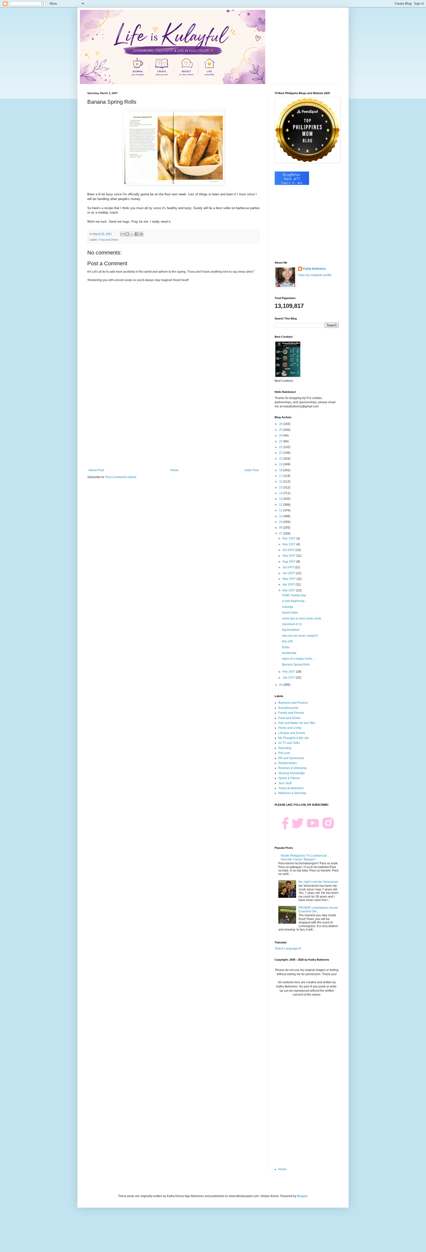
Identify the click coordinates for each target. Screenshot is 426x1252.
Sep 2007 (289, 555)
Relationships (287, 763)
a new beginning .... (295, 601)
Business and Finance (293, 702)
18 (281, 470)
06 (281, 684)
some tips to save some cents (301, 618)
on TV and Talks (289, 743)
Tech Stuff (284, 783)
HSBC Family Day (294, 595)
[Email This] (122, 234)
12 (281, 504)
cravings (287, 607)
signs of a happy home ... (298, 658)
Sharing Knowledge (291, 773)
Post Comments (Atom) (121, 477)
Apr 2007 (289, 584)
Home (174, 470)
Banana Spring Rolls (296, 664)
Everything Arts (288, 708)
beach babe (290, 612)
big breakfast (290, 630)
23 (281, 441)
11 (281, 510)
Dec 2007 (289, 538)
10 (281, 516)
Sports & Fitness (289, 778)
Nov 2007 (289, 544)
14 (281, 493)
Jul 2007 (289, 567)
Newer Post (96, 470)
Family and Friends (291, 713)
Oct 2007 (289, 550)
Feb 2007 (289, 671)
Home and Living (289, 728)
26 (281, 424)
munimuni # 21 (292, 624)
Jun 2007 (289, 573)
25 (281, 430)
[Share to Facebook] (136, 234)
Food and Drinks (109, 239)
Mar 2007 (289, 590)
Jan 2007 (289, 677)
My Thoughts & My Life (293, 738)
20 (281, 458)
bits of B (287, 641)
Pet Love (284, 753)
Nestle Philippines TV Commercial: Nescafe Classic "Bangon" (304, 857)
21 (281, 452)
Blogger (302, 1196)
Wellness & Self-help (292, 793)
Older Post (252, 470)
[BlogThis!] (127, 234)
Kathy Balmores (314, 268)
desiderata (289, 653)
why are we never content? (300, 635)
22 (281, 447)
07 (281, 533)
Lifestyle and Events (291, 733)
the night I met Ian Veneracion (318, 882)
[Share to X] (131, 234)
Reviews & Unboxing (292, 768)
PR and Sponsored (291, 758)
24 (281, 435)
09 (281, 522)
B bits (285, 647)
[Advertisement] (173, 427)
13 (281, 499)
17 (281, 476)
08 (281, 527)
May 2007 (290, 579)
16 (281, 481)
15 (281, 487)
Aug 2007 (289, 561)
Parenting (284, 748)
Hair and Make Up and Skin (296, 723)
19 (281, 464)
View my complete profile (315, 275)
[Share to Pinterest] (141, 234)
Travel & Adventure (291, 788)
